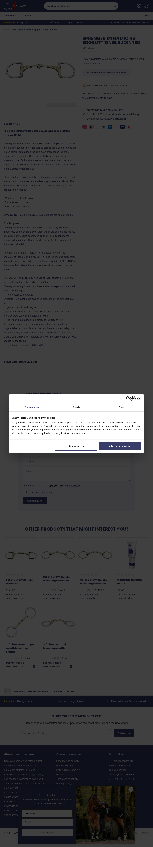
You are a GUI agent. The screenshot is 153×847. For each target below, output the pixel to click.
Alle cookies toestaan (120, 446)
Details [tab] (76, 407)
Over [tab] (121, 407)
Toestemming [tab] (32, 407)
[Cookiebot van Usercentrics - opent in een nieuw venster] (128, 398)
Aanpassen (74, 446)
